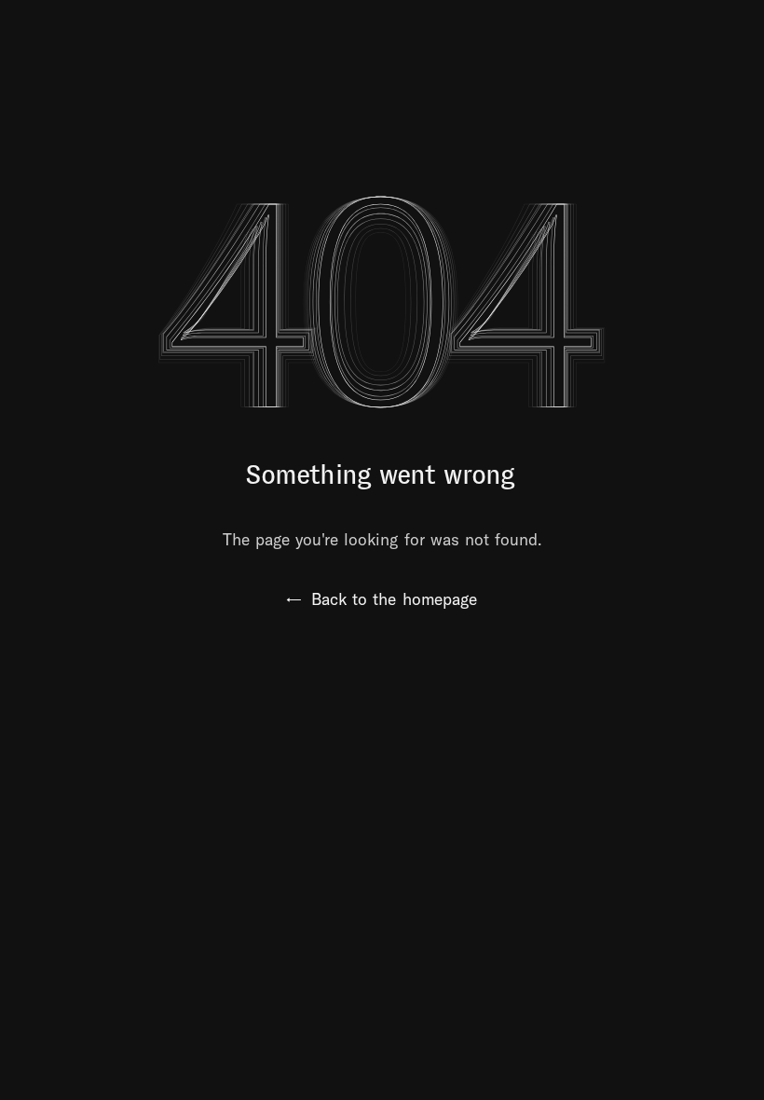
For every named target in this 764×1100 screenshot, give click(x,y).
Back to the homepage (381, 599)
